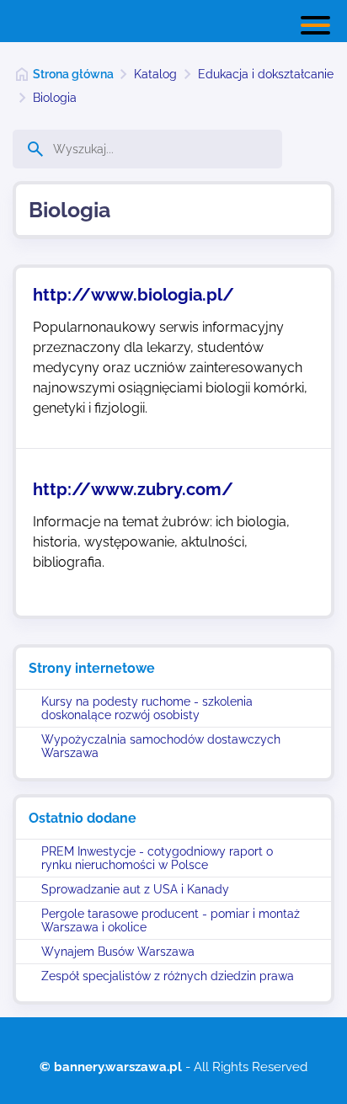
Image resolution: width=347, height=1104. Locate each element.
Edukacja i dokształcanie (266, 74)
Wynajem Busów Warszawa (118, 951)
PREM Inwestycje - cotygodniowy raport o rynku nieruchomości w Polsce (157, 858)
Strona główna (73, 74)
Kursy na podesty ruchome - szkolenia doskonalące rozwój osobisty (147, 708)
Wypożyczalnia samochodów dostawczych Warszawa (160, 746)
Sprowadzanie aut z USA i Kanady (135, 889)
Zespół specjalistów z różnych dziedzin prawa (167, 976)
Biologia (55, 97)
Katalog (155, 74)
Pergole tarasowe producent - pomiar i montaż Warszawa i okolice (170, 920)
